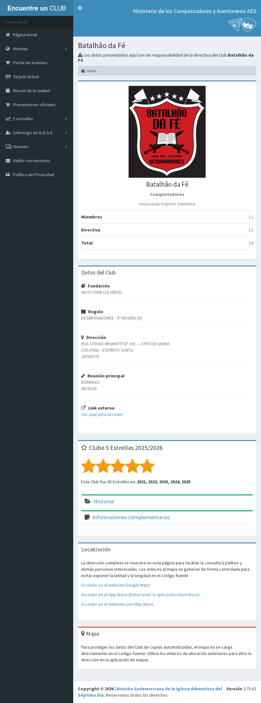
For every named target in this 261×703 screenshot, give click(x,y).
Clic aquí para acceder (102, 414)
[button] (80, 8)
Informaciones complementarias (131, 517)
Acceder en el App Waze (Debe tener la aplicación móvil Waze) (140, 594)
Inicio (91, 70)
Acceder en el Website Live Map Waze (117, 604)
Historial (104, 501)
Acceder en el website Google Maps (115, 585)
